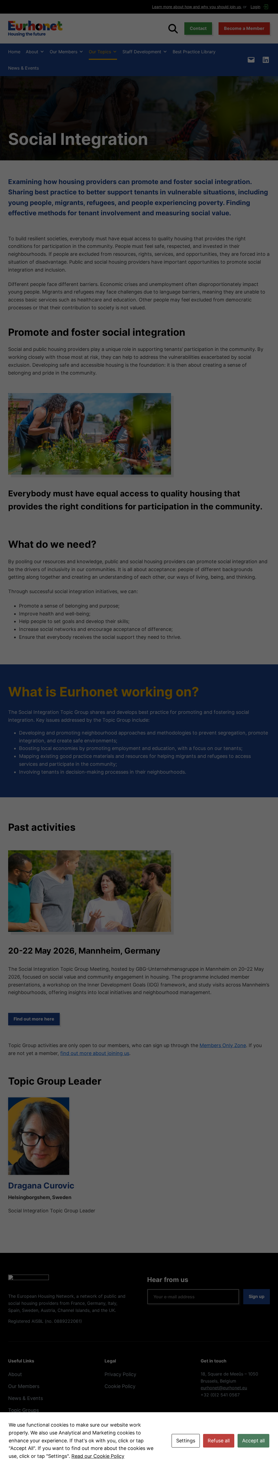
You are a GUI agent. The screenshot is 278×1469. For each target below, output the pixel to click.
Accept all (253, 1440)
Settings (185, 1440)
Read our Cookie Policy (97, 1456)
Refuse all (219, 1440)
